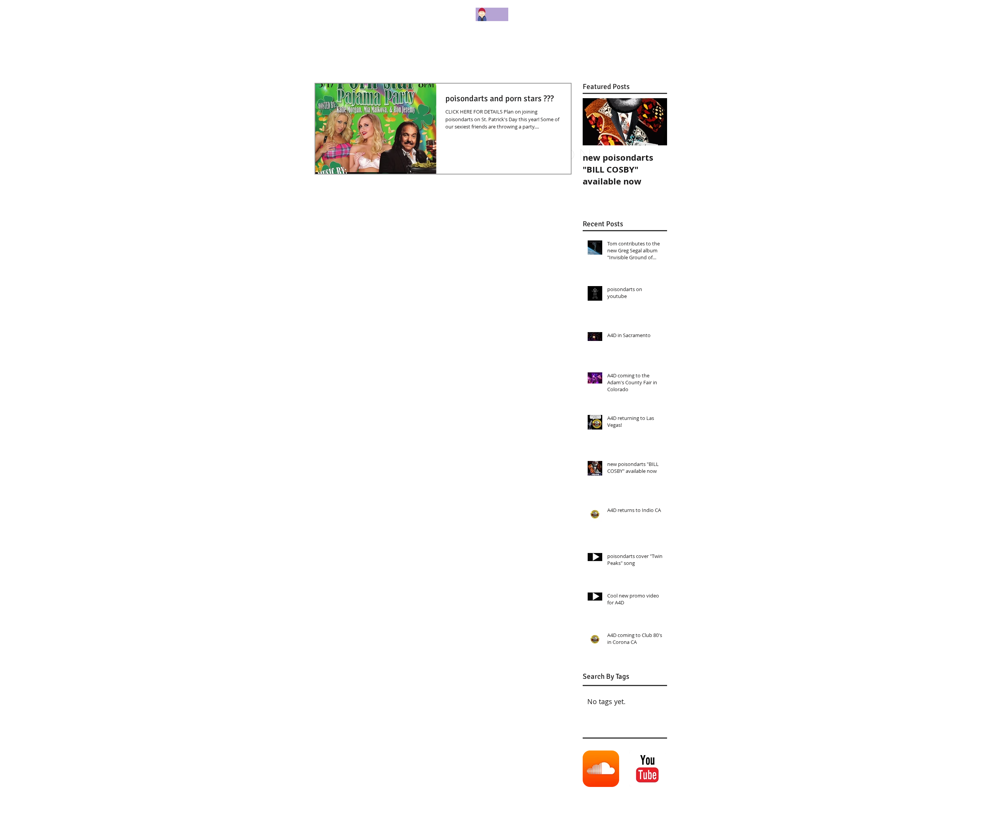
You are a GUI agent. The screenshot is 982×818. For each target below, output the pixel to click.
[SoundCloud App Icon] (601, 769)
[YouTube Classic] (647, 769)
